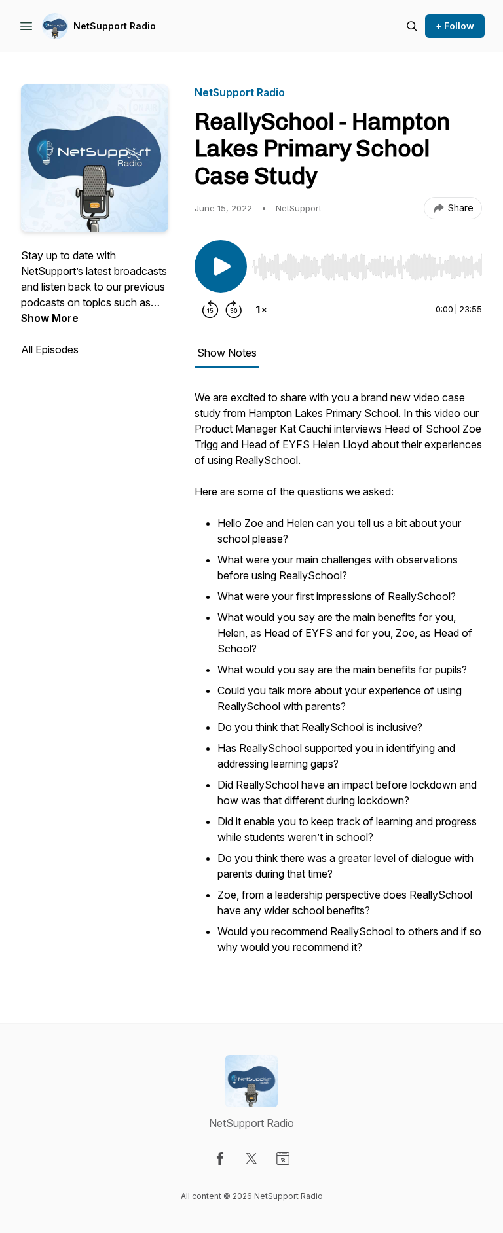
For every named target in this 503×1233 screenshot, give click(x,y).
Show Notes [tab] (227, 352)
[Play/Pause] (221, 266)
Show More (50, 318)
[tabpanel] (338, 680)
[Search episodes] (412, 26)
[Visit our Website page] (282, 1158)
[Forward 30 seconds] (234, 309)
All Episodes (50, 349)
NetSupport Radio (114, 25)
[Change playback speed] (261, 309)
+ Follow (455, 25)
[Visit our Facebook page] (220, 1158)
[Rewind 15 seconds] (210, 309)
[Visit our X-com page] (251, 1158)
